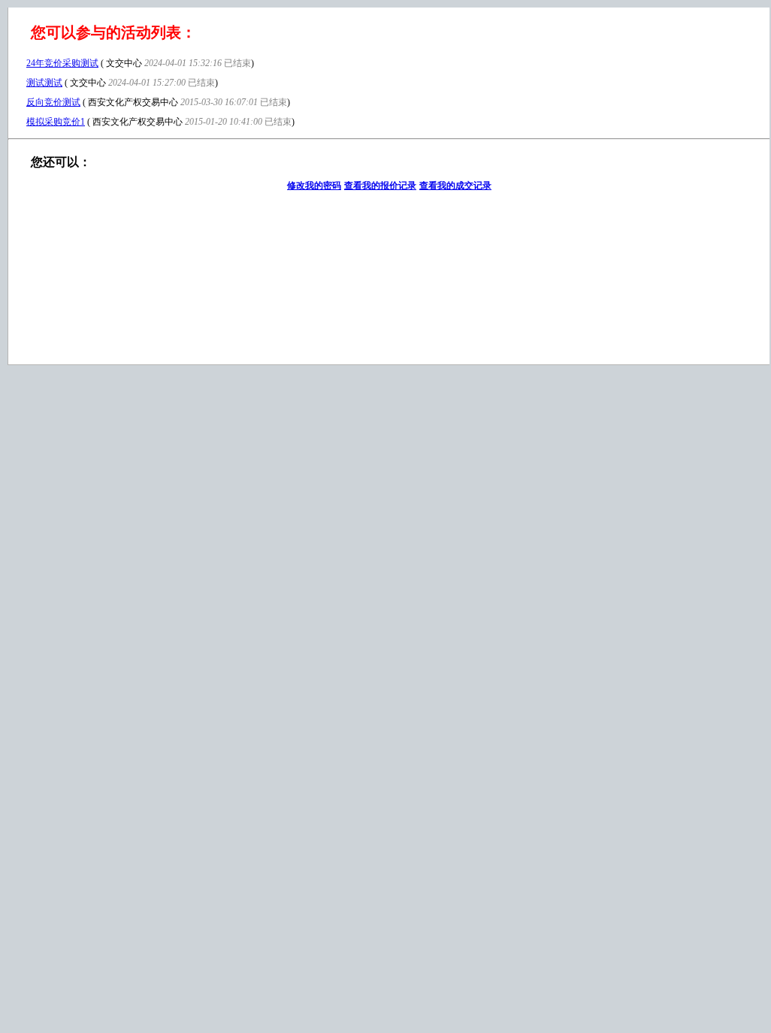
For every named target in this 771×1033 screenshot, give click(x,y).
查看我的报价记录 (380, 185)
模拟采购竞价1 (55, 121)
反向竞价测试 (53, 102)
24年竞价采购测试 (62, 63)
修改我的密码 (314, 185)
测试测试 (44, 82)
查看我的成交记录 (455, 185)
